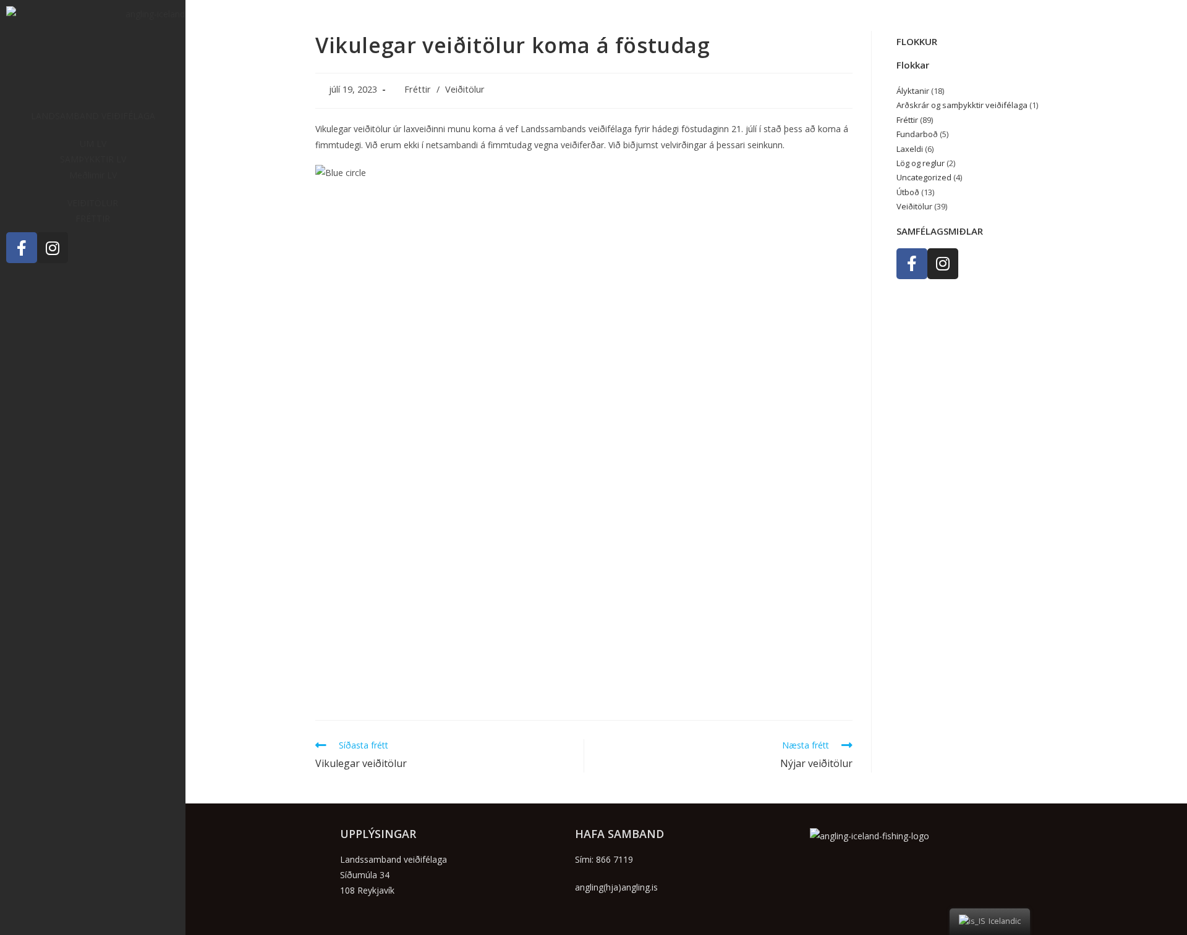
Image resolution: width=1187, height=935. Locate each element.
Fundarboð (917, 134)
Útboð (907, 192)
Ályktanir (912, 90)
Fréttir (417, 89)
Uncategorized (923, 177)
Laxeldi (909, 148)
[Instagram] (52, 247)
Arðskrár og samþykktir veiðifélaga (961, 105)
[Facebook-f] (21, 247)
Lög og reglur (920, 163)
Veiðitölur (465, 89)
